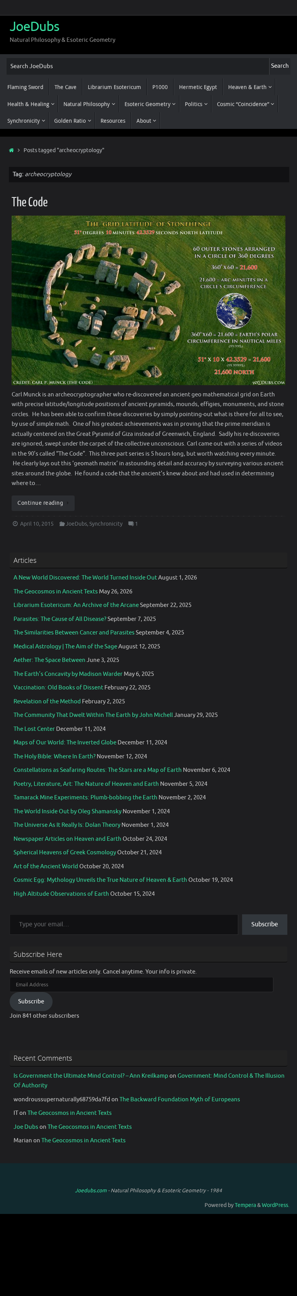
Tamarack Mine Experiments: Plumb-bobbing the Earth (85, 797)
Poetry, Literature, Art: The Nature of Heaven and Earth (86, 784)
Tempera (245, 1205)
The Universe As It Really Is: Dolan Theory (67, 825)
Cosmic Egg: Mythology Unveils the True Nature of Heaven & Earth (100, 880)
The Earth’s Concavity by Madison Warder (68, 674)
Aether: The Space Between (49, 660)
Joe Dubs (26, 1127)
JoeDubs (34, 26)
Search (280, 66)
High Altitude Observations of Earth (61, 894)
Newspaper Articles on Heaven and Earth (67, 839)
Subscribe (264, 924)
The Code (30, 202)
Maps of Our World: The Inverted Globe (65, 742)
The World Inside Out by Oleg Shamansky (67, 811)
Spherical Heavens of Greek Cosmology (65, 852)
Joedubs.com (91, 1190)
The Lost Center (34, 729)
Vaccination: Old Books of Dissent (58, 687)
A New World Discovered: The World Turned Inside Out (85, 577)
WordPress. (275, 1205)
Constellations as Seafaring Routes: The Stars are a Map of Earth (98, 770)
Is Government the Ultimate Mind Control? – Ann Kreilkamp (91, 1076)
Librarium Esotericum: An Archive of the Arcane (76, 605)
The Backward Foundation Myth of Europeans (179, 1099)
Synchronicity (106, 524)
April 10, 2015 (37, 524)
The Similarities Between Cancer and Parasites (74, 632)
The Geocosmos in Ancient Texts (56, 591)
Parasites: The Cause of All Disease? (60, 619)
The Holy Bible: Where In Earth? (55, 756)
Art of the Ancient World (46, 866)
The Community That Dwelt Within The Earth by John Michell (93, 715)
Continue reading (40, 503)
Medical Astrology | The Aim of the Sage (65, 646)
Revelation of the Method (47, 701)
